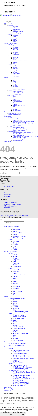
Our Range (11, 95)
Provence (15, 52)
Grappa (15, 84)
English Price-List (17, 120)
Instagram (7, 196)
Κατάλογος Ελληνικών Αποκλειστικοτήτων (23, 121)
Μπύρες (15, 109)
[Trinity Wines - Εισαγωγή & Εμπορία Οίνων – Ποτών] (10, 15)
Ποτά (6, 77)
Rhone (14, 53)
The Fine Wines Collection (19, 122)
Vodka (14, 96)
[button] (7, 390)
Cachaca (15, 104)
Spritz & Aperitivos (17, 140)
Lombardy (15, 57)
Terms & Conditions (10, 202)
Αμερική (15, 67)
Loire (14, 51)
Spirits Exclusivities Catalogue (20, 128)
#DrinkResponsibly (10, 206)
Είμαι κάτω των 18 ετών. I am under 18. (13, 412)
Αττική (14, 30)
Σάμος (14, 39)
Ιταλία (9, 56)
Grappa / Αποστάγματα (18, 105)
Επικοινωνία (8, 193)
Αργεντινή (15, 68)
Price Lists (7, 116)
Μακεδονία (15, 26)
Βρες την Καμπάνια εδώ (14, 114)
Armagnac (15, 86)
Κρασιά (10, 117)
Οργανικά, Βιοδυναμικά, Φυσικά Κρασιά (23, 123)
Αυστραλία (15, 69)
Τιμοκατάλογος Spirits (18, 127)
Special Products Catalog (19, 137)
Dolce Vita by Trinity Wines (19, 139)
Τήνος (14, 41)
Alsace (14, 46)
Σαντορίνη (15, 40)
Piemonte (15, 58)
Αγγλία (14, 66)
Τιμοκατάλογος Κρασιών (19, 118)
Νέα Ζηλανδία (16, 73)
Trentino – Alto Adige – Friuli (20, 61)
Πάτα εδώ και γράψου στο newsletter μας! (14, 216)
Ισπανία (15, 72)
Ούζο (14, 106)
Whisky (14, 81)
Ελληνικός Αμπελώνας (11, 24)
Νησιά (10, 34)
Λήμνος (14, 38)
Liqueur (14, 103)
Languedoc (15, 49)
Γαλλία (10, 44)
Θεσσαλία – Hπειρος (18, 31)
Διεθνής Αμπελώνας (10, 43)
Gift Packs (7, 141)
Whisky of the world (18, 92)
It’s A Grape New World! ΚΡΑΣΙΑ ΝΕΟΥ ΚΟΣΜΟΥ (25, 136)
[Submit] (1, 175)
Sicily (14, 63)
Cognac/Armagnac (17, 101)
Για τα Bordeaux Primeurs (15, 113)
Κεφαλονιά (15, 35)
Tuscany (15, 62)
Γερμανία (15, 71)
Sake (14, 87)
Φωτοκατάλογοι (12, 131)
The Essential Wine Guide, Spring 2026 (23, 132)
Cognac (15, 85)
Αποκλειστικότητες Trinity (14, 79)
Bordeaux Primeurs (10, 112)
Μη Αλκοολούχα (17, 110)
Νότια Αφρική (16, 76)
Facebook (7, 194)
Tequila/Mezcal (16, 100)
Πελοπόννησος (17, 33)
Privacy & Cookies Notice (12, 204)
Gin (13, 80)
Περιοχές (10, 25)
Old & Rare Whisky (17, 94)
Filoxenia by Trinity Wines (19, 134)
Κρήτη (14, 36)
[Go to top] (1, 219)
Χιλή (14, 74)
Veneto (14, 59)
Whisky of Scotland (17, 91)
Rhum (14, 99)
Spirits (10, 126)
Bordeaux (15, 47)
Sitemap (7, 207)
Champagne (16, 54)
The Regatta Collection (18, 135)
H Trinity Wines (9, 186)
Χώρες (10, 64)
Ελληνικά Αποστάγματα (19, 89)
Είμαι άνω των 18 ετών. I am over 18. (12, 415)
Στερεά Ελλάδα (16, 29)
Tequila (14, 82)
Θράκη (14, 27)
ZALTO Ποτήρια (17, 125)
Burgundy (15, 48)
